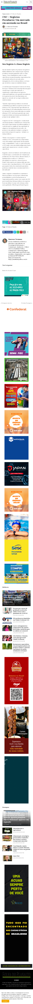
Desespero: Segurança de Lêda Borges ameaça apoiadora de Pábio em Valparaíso (14, 598)
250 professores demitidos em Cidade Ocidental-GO (21, 619)
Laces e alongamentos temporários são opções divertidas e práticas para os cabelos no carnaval (21, 628)
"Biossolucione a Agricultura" (18, 829)
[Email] (24, 232)
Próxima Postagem (26, 303)
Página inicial (5, 13)
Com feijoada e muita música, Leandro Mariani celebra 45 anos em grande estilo (21, 848)
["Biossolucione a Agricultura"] (7, 831)
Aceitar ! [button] (5, 1001)
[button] (2, 2)
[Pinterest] (21, 232)
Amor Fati (16, 856)
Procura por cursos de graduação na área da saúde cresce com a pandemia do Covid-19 (20, 611)
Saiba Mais (20, 999)
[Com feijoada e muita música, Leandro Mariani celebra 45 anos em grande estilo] (7, 848)
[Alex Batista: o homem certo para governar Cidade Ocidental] (7, 638)
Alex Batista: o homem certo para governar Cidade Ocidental (20, 637)
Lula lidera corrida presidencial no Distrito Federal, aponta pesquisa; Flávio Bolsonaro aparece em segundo (16, 817)
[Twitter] (14, 232)
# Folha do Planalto (15, 13)
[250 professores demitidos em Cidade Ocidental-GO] (7, 621)
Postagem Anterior (7, 303)
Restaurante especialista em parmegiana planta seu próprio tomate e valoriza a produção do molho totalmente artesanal (21, 647)
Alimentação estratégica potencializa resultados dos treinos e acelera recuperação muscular (21, 838)
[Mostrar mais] (27, 232)
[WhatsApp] (18, 232)
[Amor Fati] (7, 858)
